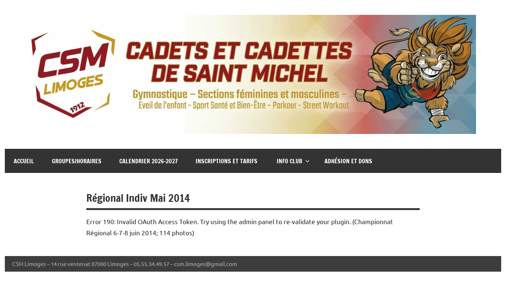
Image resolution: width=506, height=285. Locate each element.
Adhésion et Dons (348, 161)
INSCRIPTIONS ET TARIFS (227, 161)
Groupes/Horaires (76, 161)
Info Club (289, 161)
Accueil (24, 161)
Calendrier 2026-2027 (148, 161)
